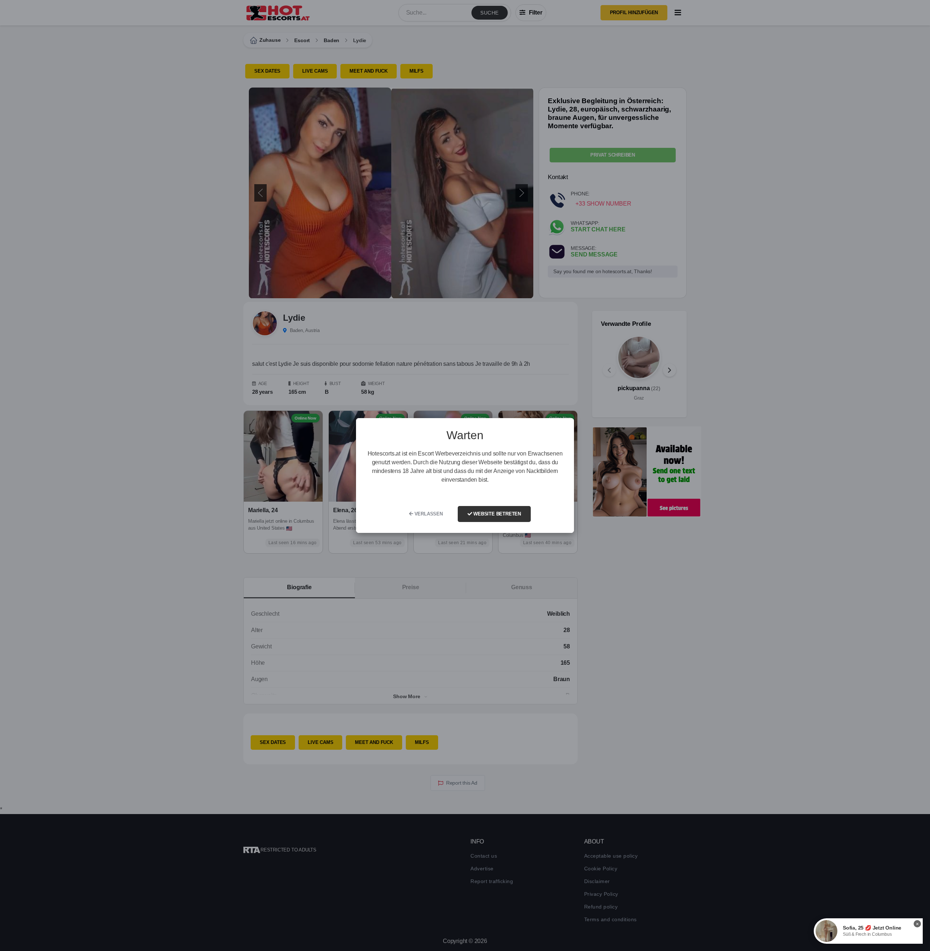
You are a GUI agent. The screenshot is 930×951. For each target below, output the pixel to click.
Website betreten (496, 514)
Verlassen (428, 514)
